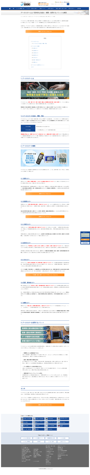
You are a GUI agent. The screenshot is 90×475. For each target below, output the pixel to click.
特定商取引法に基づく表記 (63, 455)
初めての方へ (58, 2)
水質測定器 (23, 454)
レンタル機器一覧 (20, 8)
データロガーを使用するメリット (38, 65)
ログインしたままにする (85, 237)
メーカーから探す (36, 461)
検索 (68, 4)
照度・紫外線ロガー (37, 59)
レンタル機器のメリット (39, 438)
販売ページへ (42, 8)
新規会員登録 (67, 2)
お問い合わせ (50, 8)
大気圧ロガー (35, 52)
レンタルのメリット (49, 450)
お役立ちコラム (31, 16)
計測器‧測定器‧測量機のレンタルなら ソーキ (46, 468)
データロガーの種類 (35, 46)
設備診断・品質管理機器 (25, 449)
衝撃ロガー (35, 62)
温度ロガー (35, 48)
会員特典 (38, 441)
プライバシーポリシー (62, 452)
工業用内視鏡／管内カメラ (26, 450)
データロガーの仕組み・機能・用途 (40, 43)
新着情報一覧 (60, 447)
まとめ (32, 66)
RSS (60, 458)
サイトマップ (48, 464)
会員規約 (59, 456)
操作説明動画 (60, 449)
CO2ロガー (35, 57)
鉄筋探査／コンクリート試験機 (26, 455)
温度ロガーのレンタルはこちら (45, 193)
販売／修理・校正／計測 (61, 8)
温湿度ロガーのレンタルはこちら (45, 216)
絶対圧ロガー (35, 55)
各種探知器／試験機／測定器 (26, 451)
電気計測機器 (36, 450)
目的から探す (24, 461)
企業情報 (79, 8)
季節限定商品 (24, 458)
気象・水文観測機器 (37, 454)
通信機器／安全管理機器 (37, 455)
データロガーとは (35, 41)
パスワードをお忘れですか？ (85, 241)
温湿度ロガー (35, 50)
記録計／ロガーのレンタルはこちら (45, 31)
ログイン (62, 2)
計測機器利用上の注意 (51, 438)
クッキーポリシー (61, 453)
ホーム (22, 16)
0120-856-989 (44, 4)
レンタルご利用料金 (26, 441)
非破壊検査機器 (36, 449)
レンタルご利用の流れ (27, 438)
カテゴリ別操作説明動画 (62, 450)
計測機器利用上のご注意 (50, 451)
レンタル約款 (63, 438)
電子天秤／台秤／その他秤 (38, 451)
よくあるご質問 (51, 441)
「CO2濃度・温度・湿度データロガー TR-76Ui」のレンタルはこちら (45, 274)
